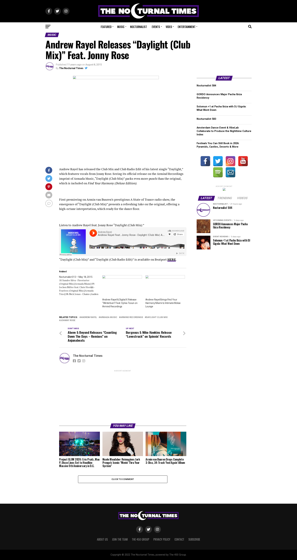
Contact (179, 539)
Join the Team (120, 539)
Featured (106, 27)
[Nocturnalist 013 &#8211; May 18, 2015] (80, 285)
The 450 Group (140, 539)
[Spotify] (218, 172)
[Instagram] (230, 161)
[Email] (230, 172)
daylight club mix (157, 317)
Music (120, 27)
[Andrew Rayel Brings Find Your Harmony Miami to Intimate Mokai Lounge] (165, 286)
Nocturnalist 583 (206, 118)
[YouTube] (243, 161)
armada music (108, 317)
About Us (102, 539)
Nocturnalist (138, 27)
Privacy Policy (161, 539)
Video (169, 27)
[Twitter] (218, 161)
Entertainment (186, 27)
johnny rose (67, 320)
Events (156, 27)
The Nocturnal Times (71, 68)
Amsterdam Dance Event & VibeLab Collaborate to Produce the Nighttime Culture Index (224, 131)
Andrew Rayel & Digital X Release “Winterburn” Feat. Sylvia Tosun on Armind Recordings (119, 303)
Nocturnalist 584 (206, 85)
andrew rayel (89, 317)
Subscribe (194, 539)
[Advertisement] (122, 396)
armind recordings (131, 317)
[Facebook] (205, 161)
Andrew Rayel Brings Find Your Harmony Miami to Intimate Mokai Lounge (162, 303)
